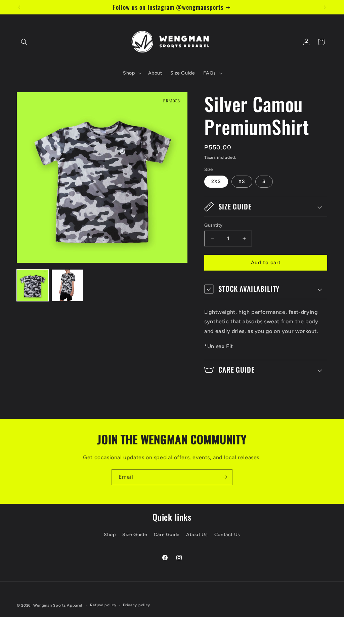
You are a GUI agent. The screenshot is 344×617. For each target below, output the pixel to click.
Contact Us (227, 534)
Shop (110, 534)
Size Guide (134, 534)
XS (242, 181)
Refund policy (103, 605)
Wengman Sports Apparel (57, 605)
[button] (24, 42)
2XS (216, 181)
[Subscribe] (224, 477)
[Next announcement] (324, 7)
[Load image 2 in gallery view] (67, 285)
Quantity (213, 225)
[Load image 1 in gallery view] (32, 285)
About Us (197, 534)
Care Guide (167, 534)
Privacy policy (136, 605)
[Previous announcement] (19, 7)
